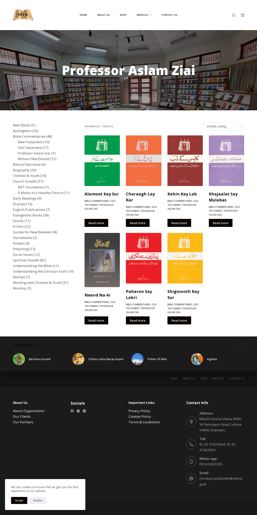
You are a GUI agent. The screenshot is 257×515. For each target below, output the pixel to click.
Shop (123, 15)
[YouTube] (84, 410)
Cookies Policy (139, 416)
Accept (19, 500)
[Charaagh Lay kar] (143, 160)
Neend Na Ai (97, 295)
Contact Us (169, 15)
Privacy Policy (139, 410)
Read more (96, 223)
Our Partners (23, 422)
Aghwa (212, 359)
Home (83, 15)
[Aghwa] (197, 359)
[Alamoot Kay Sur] (102, 160)
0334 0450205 (210, 464)
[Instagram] (78, 410)
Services (142, 15)
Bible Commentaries (97, 201)
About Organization (28, 410)
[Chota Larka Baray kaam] (78, 359)
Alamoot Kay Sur (102, 194)
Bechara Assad (39, 359)
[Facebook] (72, 410)
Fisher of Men (157, 359)
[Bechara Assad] (19, 359)
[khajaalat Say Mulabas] (226, 160)
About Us (103, 15)
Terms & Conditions (144, 422)
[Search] (233, 15)
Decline (37, 500)
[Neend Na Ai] (102, 260)
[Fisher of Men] (138, 359)
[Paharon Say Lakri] (143, 258)
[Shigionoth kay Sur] (185, 258)
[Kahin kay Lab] (185, 160)
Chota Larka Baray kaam (105, 359)
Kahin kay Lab (182, 194)
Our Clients (22, 416)
